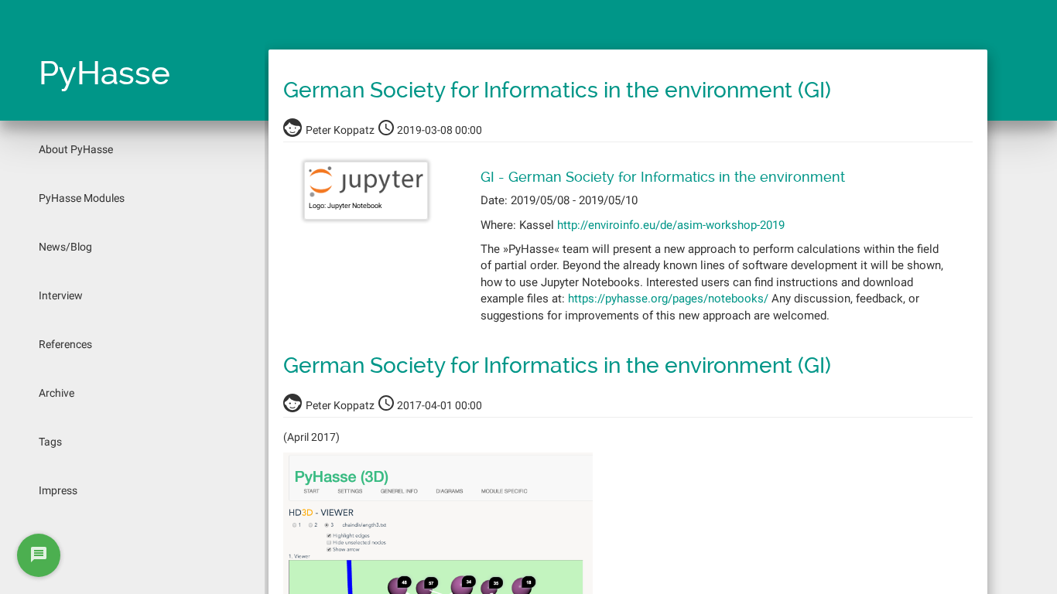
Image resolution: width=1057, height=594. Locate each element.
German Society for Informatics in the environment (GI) (557, 90)
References (65, 344)
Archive (56, 393)
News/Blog (65, 247)
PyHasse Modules (82, 198)
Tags (50, 441)
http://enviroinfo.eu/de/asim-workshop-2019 (671, 225)
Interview (61, 295)
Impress (58, 490)
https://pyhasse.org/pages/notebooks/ (668, 299)
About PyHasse (76, 149)
